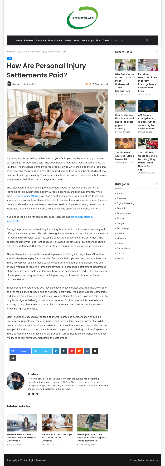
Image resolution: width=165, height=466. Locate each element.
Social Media (123, 248)
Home (19, 40)
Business (28, 40)
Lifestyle (121, 238)
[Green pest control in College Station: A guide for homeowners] (92, 422)
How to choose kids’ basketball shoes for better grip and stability (124, 121)
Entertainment (55, 40)
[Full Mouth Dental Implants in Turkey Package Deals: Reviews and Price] (148, 65)
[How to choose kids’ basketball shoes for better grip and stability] (125, 106)
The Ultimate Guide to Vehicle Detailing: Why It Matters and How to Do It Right (148, 161)
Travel (105, 40)
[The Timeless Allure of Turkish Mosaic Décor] (125, 143)
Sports (120, 253)
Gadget (121, 223)
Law (19, 51)
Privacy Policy (137, 460)
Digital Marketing (125, 203)
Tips (98, 40)
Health (68, 40)
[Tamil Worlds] (82, 17)
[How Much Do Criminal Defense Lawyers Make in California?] (22, 422)
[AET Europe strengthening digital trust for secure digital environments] (148, 106)
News (76, 40)
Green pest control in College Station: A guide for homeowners (91, 437)
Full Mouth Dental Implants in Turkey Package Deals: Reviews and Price (147, 82)
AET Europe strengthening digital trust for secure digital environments (147, 121)
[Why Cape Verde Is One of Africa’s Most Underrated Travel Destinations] (125, 65)
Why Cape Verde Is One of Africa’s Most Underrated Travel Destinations (125, 82)
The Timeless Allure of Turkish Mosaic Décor (124, 156)
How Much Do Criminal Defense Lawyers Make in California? (21, 437)
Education (41, 40)
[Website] (30, 394)
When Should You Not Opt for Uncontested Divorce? (57, 437)
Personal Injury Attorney (26, 196)
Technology (88, 40)
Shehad (15, 84)
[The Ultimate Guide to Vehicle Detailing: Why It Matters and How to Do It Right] (148, 143)
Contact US (152, 460)
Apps (119, 193)
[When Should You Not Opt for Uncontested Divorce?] (57, 422)
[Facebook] (33, 394)
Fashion (121, 218)
